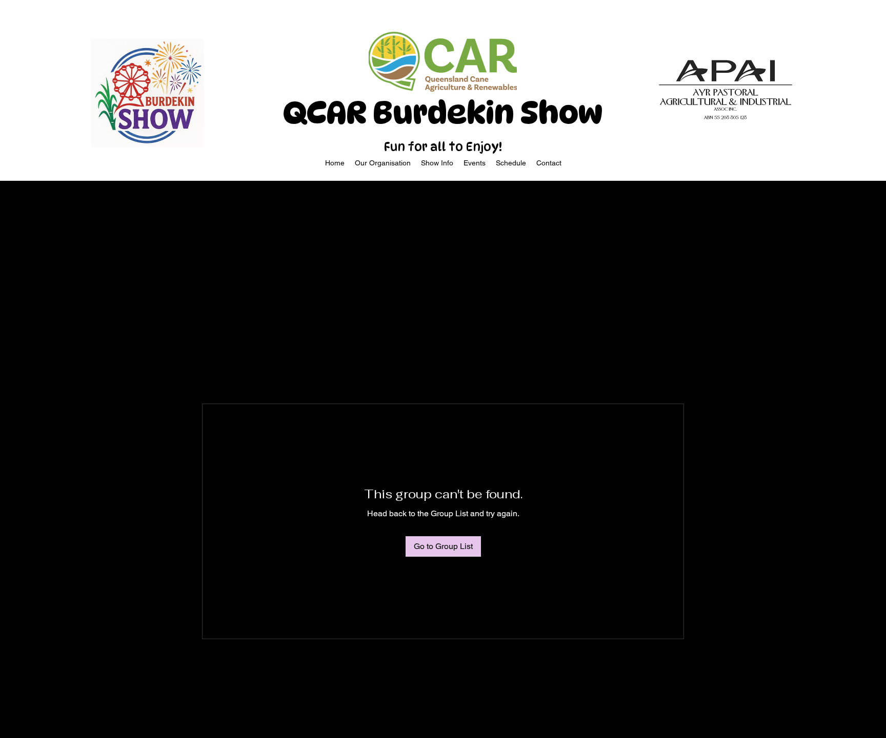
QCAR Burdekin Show (442, 112)
